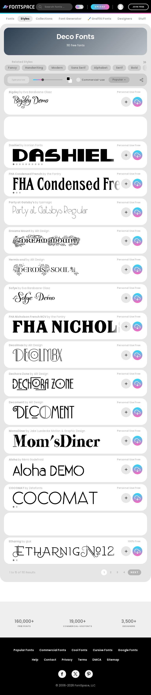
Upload (100, 6)
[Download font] (137, 102)
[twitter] (75, 674)
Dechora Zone (19, 374)
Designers (125, 19)
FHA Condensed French (26, 174)
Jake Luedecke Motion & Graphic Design (57, 431)
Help (35, 660)
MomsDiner (17, 431)
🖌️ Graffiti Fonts (99, 19)
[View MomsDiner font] (56, 440)
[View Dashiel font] (63, 155)
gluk (28, 541)
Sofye (13, 288)
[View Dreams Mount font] (46, 240)
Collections (44, 19)
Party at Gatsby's (21, 202)
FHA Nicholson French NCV (27, 317)
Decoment (16, 402)
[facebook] (62, 674)
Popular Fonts (24, 650)
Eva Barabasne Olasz (37, 92)
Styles (25, 19)
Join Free (138, 6)
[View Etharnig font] (63, 551)
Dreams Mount (19, 231)
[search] (54, 6)
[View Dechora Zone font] (43, 383)
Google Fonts (128, 650)
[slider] (42, 79)
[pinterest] (89, 674)
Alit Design (42, 231)
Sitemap (113, 660)
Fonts (10, 19)
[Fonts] (19, 7)
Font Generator (70, 19)
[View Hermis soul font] (46, 269)
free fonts (24, 626)
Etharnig (15, 541)
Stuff (142, 19)
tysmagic (45, 202)
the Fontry (54, 174)
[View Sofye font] (34, 298)
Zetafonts (35, 488)
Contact (50, 660)
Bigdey (14, 92)
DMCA (96, 660)
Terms (82, 660)
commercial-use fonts (77, 626)
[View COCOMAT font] (55, 498)
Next (134, 572)
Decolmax (16, 345)
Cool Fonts (79, 650)
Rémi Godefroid (32, 460)
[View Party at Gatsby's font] (50, 212)
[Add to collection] (126, 102)
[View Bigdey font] (30, 102)
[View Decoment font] (43, 412)
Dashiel (14, 145)
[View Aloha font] (48, 469)
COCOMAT (16, 488)
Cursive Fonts (102, 650)
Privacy (67, 660)
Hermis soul (17, 260)
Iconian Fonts (33, 145)
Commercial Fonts (52, 650)
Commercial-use (93, 79)
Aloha (13, 460)
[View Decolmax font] (37, 355)
